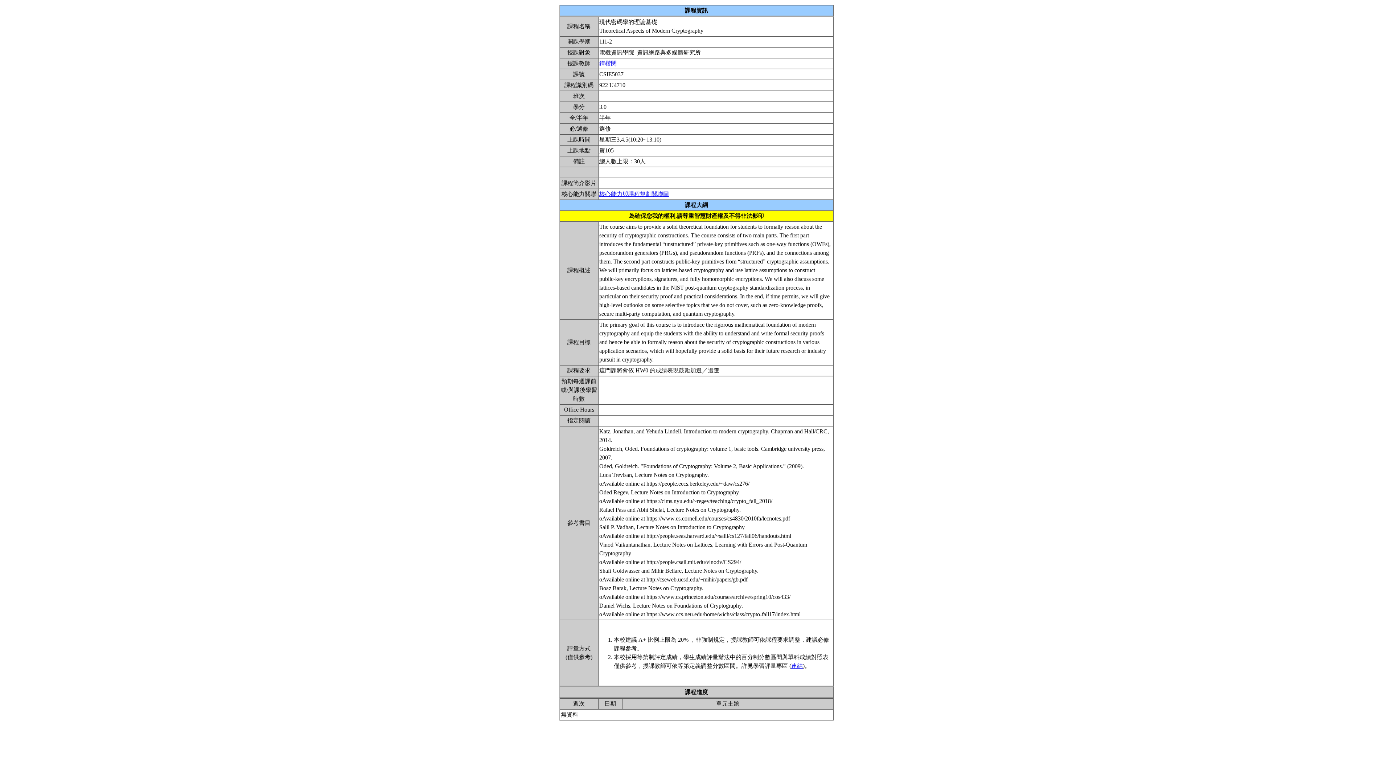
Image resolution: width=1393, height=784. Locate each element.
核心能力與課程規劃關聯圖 (634, 194)
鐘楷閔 (608, 63)
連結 (797, 666)
